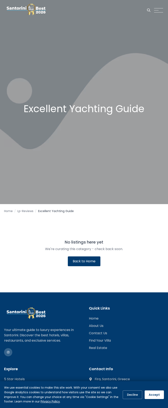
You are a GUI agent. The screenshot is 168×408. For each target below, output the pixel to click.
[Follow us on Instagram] (8, 352)
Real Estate (98, 347)
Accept (154, 395)
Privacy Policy (50, 401)
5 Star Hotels (14, 379)
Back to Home (84, 261)
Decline (132, 395)
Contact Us (98, 333)
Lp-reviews (25, 211)
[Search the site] (148, 10)
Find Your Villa (100, 340)
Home (8, 211)
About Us (96, 325)
